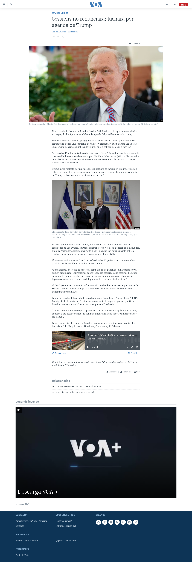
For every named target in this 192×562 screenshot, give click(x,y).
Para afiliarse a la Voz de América (31, 521)
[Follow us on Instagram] (135, 522)
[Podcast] (123, 522)
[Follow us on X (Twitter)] (104, 522)
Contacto (20, 526)
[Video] (167, 5)
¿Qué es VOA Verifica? (66, 540)
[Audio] (175, 5)
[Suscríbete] (129, 522)
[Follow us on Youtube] (110, 522)
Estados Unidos (60, 13)
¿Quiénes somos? (64, 521)
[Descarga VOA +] (96, 452)
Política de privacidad (66, 526)
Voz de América (99, 339)
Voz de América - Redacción (65, 32)
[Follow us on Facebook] (98, 522)
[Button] (134, 43)
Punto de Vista (22, 555)
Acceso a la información (27, 540)
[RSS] (117, 522)
